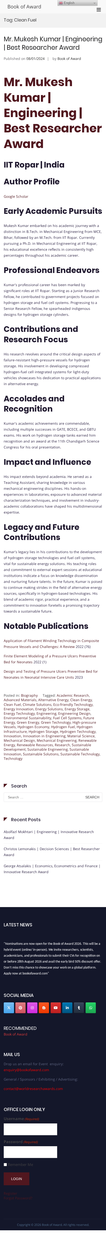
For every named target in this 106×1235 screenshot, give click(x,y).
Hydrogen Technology (78, 731)
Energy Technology (19, 713)
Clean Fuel (12, 704)
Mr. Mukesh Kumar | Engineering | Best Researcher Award (53, 43)
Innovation (12, 736)
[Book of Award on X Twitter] (9, 1007)
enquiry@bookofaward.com (26, 1069)
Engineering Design (74, 713)
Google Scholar (16, 196)
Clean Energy (81, 699)
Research (62, 744)
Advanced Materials (20, 699)
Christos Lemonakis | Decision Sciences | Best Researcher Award (52, 851)
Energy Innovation (19, 709)
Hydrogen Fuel (63, 726)
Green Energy (28, 722)
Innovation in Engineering (44, 736)
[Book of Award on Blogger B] (44, 1007)
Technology (13, 758)
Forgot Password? (18, 1198)
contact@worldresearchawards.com (33, 1088)
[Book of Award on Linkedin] (67, 1007)
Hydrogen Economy (33, 726)
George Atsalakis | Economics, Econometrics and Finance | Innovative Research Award (52, 869)
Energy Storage (77, 709)
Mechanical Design (19, 740)
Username (21, 1118)
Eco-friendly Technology (73, 704)
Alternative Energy (53, 699)
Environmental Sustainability (27, 718)
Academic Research (73, 695)
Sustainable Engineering (47, 749)
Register (10, 1193)
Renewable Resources (35, 744)
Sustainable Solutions (41, 754)
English (68, 3)
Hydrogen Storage (43, 731)
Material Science (81, 736)
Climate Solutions (37, 704)
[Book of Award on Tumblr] (79, 1007)
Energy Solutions (49, 709)
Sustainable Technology (80, 754)
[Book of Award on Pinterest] (20, 1007)
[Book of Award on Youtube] (56, 1007)
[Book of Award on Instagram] (32, 1007)
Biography (29, 695)
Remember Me (20, 1164)
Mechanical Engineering (57, 740)
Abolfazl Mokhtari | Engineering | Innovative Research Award (49, 834)
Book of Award (24, 6)
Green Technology (56, 722)
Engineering (46, 713)
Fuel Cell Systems (67, 718)
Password (21, 1141)
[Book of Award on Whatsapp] (91, 1007)
